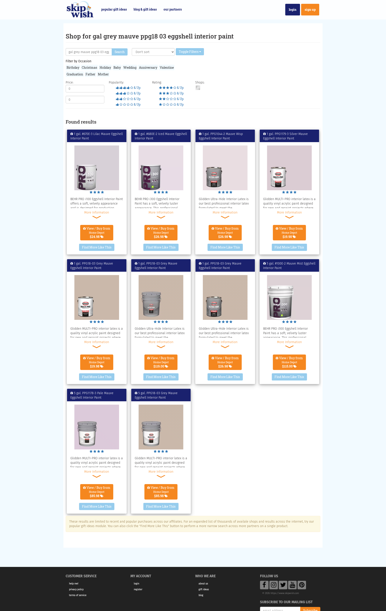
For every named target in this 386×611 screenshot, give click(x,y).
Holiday (105, 67)
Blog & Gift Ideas (145, 9)
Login (292, 9)
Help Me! (73, 583)
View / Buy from (98, 232)
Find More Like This (96, 247)
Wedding (129, 67)
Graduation (75, 74)
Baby (117, 67)
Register (138, 589)
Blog (201, 595)
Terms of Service (77, 595)
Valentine (167, 67)
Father (90, 74)
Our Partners (173, 9)
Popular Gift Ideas (114, 9)
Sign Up (310, 9)
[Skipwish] (80, 9)
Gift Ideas (204, 589)
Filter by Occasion (78, 61)
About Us (203, 583)
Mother (103, 74)
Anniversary (148, 67)
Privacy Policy (76, 589)
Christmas (89, 67)
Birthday (73, 67)
